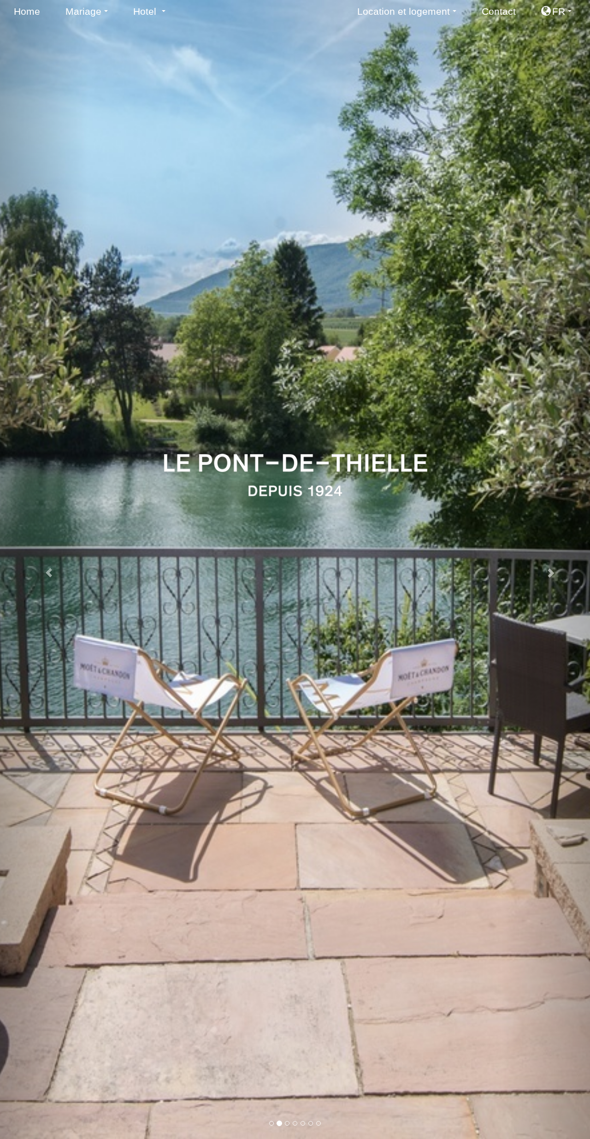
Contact (499, 11)
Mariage (89, 14)
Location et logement (410, 14)
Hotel (152, 14)
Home (27, 11)
